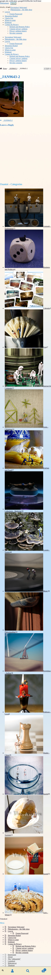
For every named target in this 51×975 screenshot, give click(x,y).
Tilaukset (11, 965)
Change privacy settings (18, 29)
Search (28, 971)
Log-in (7, 12)
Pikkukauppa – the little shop (21, 10)
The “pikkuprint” (14, 959)
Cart (40, 969)
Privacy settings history (18, 31)
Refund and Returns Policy (19, 27)
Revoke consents (15, 33)
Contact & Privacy (12, 25)
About (10, 957)
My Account (12, 971)
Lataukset (11, 961)
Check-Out (9, 18)
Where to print (10, 20)
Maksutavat (12, 963)
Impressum (12, 955)
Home (5, 68)
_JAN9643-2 (13, 68)
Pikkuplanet (4, 3)
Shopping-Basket (11, 16)
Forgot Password (15, 14)
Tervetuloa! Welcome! (18, 8)
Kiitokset (8, 22)
